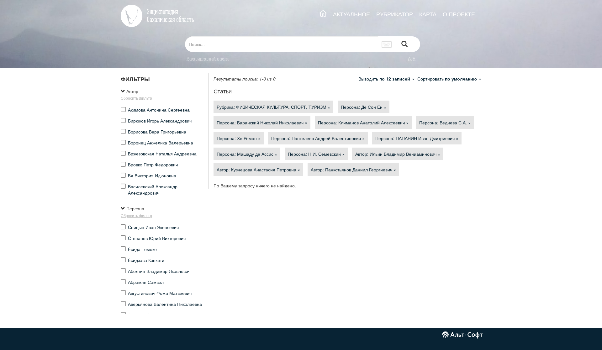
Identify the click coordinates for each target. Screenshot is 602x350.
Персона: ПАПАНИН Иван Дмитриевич (416, 138)
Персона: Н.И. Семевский (316, 154)
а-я (411, 58)
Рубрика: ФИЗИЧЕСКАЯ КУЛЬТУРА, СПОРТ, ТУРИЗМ (273, 107)
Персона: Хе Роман (239, 138)
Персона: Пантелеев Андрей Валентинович (318, 138)
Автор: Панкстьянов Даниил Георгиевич (353, 169)
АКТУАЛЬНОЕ (351, 14)
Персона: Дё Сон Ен (363, 107)
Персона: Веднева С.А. (445, 122)
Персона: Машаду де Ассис (247, 154)
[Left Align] (404, 44)
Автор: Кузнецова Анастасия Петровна (258, 169)
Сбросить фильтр (136, 98)
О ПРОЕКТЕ (459, 14)
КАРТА (427, 14)
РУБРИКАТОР (394, 14)
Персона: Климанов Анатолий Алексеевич (363, 122)
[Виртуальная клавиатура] (387, 44)
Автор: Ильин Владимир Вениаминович (397, 154)
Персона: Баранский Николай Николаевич (262, 122)
